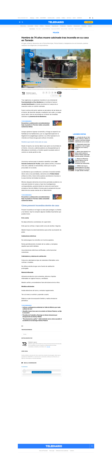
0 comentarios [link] (24, 366)
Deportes (69, 26)
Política (41, 26)
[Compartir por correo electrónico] (55, 93)
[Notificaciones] (90, 17)
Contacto (72, 450)
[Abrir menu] (19, 22)
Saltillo (69, 17)
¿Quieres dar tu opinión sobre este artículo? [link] (42, 372)
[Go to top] (92, 446)
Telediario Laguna (31, 93)
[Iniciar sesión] (92, 17)
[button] (56, 96)
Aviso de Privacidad (43, 450)
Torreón (24, 334)
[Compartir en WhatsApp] (43, 93)
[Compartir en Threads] (52, 93)
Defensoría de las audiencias (62, 450)
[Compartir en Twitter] (49, 93)
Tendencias (63, 26)
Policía (36, 26)
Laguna (58, 17)
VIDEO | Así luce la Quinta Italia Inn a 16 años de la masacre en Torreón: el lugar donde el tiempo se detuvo (82, 169)
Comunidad (30, 26)
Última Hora (23, 26)
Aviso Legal (51, 450)
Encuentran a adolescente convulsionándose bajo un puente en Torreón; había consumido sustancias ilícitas (35, 124)
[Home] (56, 22)
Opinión (90, 26)
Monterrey (43, 17)
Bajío (74, 17)
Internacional (77, 26)
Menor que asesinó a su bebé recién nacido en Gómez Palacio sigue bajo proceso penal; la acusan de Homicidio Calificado (82, 154)
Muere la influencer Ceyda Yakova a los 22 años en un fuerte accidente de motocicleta (82, 161)
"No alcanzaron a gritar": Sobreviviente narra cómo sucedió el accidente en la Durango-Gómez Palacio (42, 319)
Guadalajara (51, 17)
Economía (84, 26)
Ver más (48, 346)
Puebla (63, 17)
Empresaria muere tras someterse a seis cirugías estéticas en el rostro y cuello (82, 147)
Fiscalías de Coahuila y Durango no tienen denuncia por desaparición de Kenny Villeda (39, 315)
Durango (79, 17)
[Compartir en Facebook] (46, 93)
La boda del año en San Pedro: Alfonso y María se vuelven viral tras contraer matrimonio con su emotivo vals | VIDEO (82, 140)
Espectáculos (55, 26)
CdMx (37, 17)
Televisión (47, 26)
